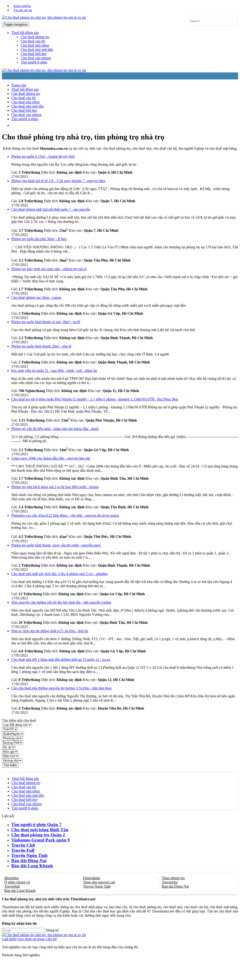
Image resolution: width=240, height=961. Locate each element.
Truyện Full (22, 850)
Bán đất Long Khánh (32, 865)
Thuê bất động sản (25, 89)
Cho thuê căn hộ (33, 41)
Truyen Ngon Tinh (97, 886)
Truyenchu (170, 882)
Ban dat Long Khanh (20, 891)
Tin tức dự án (23, 10)
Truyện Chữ (23, 845)
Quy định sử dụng (31, 939)
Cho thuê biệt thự (33, 54)
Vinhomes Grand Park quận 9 (40, 840)
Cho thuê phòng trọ (35, 37)
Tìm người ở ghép (34, 62)
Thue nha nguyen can (99, 882)
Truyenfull (12, 886)
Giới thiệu (9, 939)
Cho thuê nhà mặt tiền (37, 50)
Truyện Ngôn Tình (29, 855)
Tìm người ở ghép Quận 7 (36, 824)
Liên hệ (51, 939)
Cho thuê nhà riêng (35, 45)
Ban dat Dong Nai (175, 886)
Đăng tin (85, 125)
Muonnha (11, 878)
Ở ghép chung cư (17, 882)
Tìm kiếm (10, 765)
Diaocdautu (91, 878)
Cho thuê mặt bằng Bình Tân (39, 829)
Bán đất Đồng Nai (28, 860)
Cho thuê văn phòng (36, 58)
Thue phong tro (173, 878)
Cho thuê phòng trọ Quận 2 (38, 834)
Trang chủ (18, 85)
